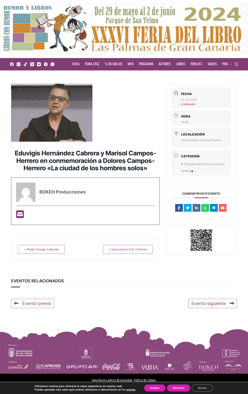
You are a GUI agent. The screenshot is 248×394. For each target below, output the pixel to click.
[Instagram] (19, 64)
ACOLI (76, 64)
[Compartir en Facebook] (179, 208)
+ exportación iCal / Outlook (128, 249)
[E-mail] (20, 216)
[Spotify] (46, 64)
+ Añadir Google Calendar (41, 249)
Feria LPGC (92, 64)
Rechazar (178, 388)
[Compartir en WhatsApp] (205, 208)
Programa (146, 64)
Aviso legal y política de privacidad (112, 380)
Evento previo (36, 303)
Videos (212, 64)
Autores (165, 64)
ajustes (130, 389)
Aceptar (155, 388)
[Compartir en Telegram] (214, 208)
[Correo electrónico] (222, 208)
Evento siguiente (208, 303)
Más (225, 64)
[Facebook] (12, 64)
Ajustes (202, 388)
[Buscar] (236, 64)
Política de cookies (145, 380)
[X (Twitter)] (32, 64)
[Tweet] (188, 208)
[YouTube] (39, 64)
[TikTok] (25, 64)
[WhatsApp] (52, 64)
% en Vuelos (113, 64)
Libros (180, 64)
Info (131, 64)
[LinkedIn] (196, 208)
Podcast (196, 64)
